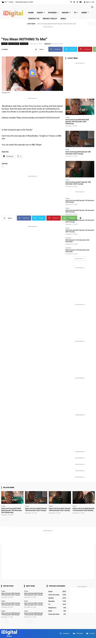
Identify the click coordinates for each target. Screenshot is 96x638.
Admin (5, 49)
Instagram (66, 633)
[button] (92, 7)
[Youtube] (80, 2)
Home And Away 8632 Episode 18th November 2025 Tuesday (78, 153)
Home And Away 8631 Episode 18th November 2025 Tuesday (78, 183)
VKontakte (79, 633)
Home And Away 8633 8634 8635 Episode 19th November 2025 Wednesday (77, 121)
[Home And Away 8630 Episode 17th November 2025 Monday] (83, 497)
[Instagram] (74, 2)
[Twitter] (77, 2)
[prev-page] (2, 519)
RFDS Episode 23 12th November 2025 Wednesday (77, 250)
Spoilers (24, 44)
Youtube (92, 633)
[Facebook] (71, 2)
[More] (80, 218)
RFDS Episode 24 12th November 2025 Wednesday (77, 240)
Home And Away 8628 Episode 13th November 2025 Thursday (80, 221)
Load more (79, 258)
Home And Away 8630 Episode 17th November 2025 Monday (83, 509)
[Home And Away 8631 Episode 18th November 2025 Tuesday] (80, 169)
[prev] (89, 23)
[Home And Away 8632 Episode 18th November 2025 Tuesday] (80, 139)
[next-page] (6, 519)
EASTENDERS (13, 44)
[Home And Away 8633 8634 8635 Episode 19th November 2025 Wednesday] (80, 107)
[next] (93, 23)
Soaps (4, 44)
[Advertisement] (48, 32)
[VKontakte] (74, 633)
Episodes (68, 237)
